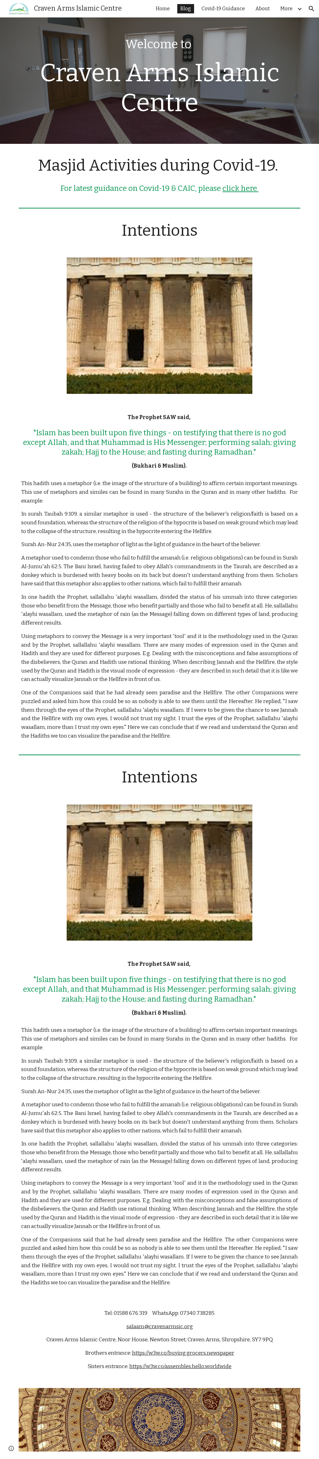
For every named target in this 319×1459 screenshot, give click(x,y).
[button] (311, 8)
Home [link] (163, 9)
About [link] (262, 9)
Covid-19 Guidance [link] (223, 9)
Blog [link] (185, 9)
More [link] (286, 9)
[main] (160, 80)
